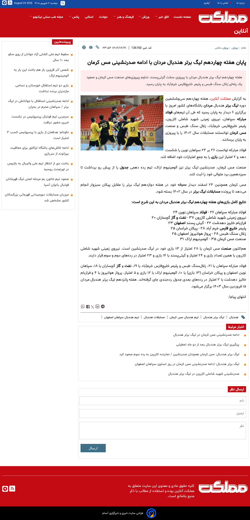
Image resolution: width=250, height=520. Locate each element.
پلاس (75, 17)
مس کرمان (238, 133)
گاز (118, 266)
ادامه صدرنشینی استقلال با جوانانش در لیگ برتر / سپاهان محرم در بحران (38, 104)
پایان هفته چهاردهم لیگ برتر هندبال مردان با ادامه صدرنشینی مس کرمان (166, 62)
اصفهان (180, 223)
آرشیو (207, 3)
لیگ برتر (231, 105)
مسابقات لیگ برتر (206, 191)
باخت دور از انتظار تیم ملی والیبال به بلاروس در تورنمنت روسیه (38, 166)
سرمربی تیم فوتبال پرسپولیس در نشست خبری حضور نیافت (40, 119)
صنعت (226, 248)
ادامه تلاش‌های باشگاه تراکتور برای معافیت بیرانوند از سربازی (39, 151)
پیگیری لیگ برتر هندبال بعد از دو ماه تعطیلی (207, 344)
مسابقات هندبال (154, 317)
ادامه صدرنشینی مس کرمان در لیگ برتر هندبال (206, 335)
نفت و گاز (178, 217)
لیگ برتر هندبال (213, 317)
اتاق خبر (163, 17)
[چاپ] (84, 48)
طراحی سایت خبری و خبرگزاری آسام (122, 513)
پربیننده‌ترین (62, 42)
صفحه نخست (182, 17)
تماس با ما (223, 3)
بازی (214, 157)
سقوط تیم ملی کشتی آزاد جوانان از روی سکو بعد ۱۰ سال (38, 57)
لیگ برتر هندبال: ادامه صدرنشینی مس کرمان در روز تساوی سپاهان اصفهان (187, 364)
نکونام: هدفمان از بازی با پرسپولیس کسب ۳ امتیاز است (38, 135)
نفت (128, 266)
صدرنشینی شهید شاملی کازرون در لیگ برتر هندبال (203, 374)
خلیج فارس (228, 228)
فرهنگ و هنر (125, 17)
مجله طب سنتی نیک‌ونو (48, 17)
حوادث (104, 17)
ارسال (93, 448)
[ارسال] (90, 48)
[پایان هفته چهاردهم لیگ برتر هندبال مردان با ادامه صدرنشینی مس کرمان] (122, 122)
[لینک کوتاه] (97, 48)
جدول (124, 167)
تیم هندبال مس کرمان (183, 317)
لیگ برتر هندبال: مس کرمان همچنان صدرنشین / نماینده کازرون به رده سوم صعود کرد (179, 354)
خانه (243, 48)
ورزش (145, 17)
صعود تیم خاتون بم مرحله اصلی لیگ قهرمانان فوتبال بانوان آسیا (37, 182)
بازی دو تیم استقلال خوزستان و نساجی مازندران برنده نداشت (42, 88)
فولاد (203, 212)
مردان (208, 105)
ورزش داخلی (221, 48)
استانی (89, 17)
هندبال (233, 317)
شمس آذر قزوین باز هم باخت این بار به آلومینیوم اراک (41, 73)
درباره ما (241, 3)
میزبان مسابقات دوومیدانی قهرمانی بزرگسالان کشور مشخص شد (37, 197)
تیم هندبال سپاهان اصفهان (121, 317)
